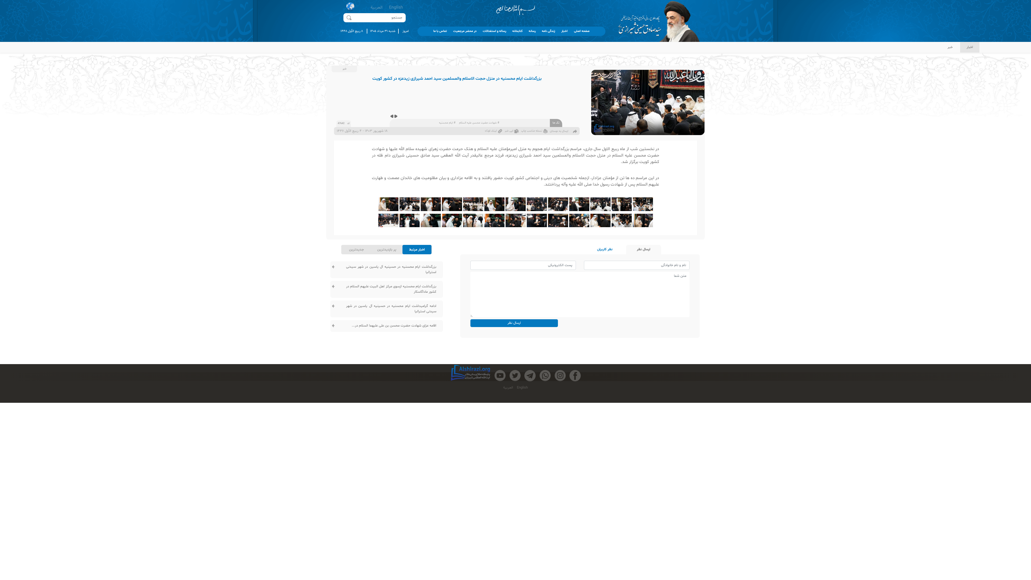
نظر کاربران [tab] (604, 249)
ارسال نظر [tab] (643, 249)
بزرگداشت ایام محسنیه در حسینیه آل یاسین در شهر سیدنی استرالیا (391, 269)
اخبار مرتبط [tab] (417, 249)
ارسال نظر (514, 323)
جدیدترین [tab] (356, 249)
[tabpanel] (386, 297)
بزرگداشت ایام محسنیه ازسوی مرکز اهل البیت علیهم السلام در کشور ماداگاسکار (391, 289)
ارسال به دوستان (559, 131)
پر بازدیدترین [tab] (386, 249)
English (396, 7)
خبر (950, 47)
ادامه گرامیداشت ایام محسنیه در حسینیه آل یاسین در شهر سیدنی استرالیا (391, 309)
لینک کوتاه (491, 131)
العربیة (377, 7)
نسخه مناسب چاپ (531, 131)
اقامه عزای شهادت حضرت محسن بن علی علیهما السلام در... (394, 325)
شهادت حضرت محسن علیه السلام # (479, 123)
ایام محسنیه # (447, 123)
